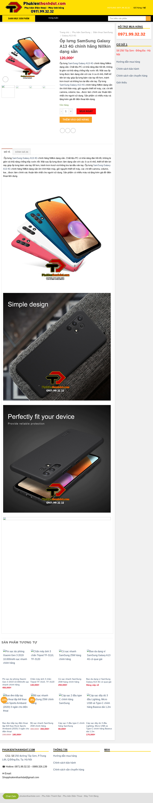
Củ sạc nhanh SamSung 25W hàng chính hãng (69, 680)
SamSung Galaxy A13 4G (80, 63)
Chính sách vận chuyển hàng (131, 75)
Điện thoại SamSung (103, 32)
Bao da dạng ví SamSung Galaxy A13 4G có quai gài (98, 680)
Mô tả (7, 151)
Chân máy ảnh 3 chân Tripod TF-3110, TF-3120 (42, 680)
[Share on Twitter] (67, 130)
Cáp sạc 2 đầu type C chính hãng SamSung (71, 724)
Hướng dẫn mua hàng (128, 62)
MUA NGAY (86, 111)
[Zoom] (5, 79)
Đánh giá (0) (21, 151)
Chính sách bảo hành (127, 69)
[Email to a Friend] (73, 130)
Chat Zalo (11, 796)
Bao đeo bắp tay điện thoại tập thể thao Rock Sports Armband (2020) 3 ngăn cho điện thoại (15, 727)
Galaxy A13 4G (69, 36)
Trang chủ (64, 32)
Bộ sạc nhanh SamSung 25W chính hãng (41, 724)
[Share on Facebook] (62, 130)
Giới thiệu (121, 82)
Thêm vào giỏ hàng (76, 119)
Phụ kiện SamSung (81, 32)
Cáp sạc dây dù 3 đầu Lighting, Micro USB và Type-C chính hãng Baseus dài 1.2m (99, 727)
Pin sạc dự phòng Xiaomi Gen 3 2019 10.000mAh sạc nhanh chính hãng (15, 682)
